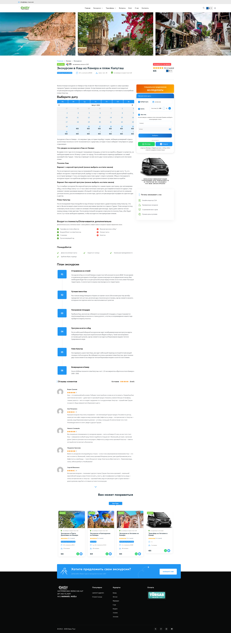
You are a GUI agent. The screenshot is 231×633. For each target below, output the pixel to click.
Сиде (114, 605)
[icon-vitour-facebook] (161, 629)
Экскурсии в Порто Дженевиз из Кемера (69, 534)
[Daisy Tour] (24, 8)
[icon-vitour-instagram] (166, 629)
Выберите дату (143, 102)
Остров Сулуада (97, 597)
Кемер (115, 593)
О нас (137, 8)
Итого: (141, 129)
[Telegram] (81, 553)
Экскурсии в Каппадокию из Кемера (100, 534)
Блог (130, 8)
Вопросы (122, 8)
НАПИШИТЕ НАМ (168, 571)
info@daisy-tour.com (27, 2)
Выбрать (155, 136)
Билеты (141, 109)
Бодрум (115, 609)
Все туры (115, 503)
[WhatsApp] (77, 553)
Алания (115, 613)
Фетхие (115, 597)
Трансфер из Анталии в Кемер (158, 534)
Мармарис (116, 601)
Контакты (145, 8)
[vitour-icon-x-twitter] (155, 629)
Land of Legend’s (98, 593)
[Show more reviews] (95, 486)
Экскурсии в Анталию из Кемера (129, 534)
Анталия (115, 617)
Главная (87, 8)
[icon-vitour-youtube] (172, 629)
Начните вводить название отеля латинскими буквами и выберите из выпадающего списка (155, 118)
